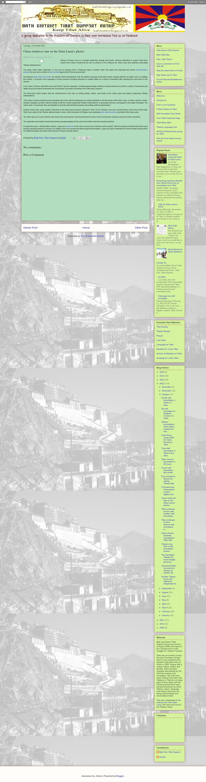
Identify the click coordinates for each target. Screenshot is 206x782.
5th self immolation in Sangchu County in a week (168, 413)
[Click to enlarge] (41, 62)
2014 (162, 376)
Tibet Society (162, 327)
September (167, 588)
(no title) (161, 277)
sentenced (70, 126)
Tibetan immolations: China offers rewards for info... (168, 426)
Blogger (120, 776)
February (166, 611)
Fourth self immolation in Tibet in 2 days (168, 401)
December (167, 387)
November (167, 391)
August (165, 592)
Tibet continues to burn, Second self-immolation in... (168, 524)
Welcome (161, 96)
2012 (162, 383)
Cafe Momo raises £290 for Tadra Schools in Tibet (167, 440)
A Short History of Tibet (167, 109)
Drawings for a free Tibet (167, 358)
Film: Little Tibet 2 (164, 59)
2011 (162, 620)
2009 (162, 628)
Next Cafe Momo (172, 227)
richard (162, 757)
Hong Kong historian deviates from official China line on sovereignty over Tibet (170, 183)
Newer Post (30, 227)
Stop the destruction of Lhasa (170, 70)
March (165, 607)
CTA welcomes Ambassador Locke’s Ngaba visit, (168, 490)
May (164, 600)
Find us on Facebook (166, 105)
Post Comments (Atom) (92, 236)
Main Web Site (163, 55)
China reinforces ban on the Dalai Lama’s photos (168, 501)
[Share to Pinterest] (89, 138)
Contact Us (161, 100)
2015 (162, 372)
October (166, 394)
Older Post (141, 227)
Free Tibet (161, 340)
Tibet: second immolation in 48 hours (168, 461)
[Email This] (78, 138)
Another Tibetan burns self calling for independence (168, 580)
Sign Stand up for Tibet (167, 75)
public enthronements (108, 112)
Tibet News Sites (164, 122)
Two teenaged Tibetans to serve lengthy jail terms (168, 558)
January (166, 615)
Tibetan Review (163, 331)
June (164, 596)
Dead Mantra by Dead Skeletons (175, 250)
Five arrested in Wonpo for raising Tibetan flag (168, 479)
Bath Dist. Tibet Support (169, 752)
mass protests (55, 72)
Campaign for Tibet (165, 344)
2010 (162, 624)
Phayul (160, 336)
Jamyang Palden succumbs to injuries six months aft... (168, 569)
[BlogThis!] (81, 138)
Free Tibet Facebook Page (168, 118)
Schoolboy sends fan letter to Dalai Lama (175, 157)
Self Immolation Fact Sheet (168, 113)
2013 (162, 380)
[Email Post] (73, 138)
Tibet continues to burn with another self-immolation (168, 512)
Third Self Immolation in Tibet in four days (168, 451)
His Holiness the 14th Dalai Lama (169, 702)
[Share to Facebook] (86, 138)
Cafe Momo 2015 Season (168, 50)
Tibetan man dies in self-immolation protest (167, 547)
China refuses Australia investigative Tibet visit (167, 536)
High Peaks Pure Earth (42, 77)
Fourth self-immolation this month (167, 470)
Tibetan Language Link (167, 127)
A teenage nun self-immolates (166, 297)
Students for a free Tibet (167, 349)
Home (86, 227)
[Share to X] (84, 138)
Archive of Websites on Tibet (169, 353)
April (164, 604)
